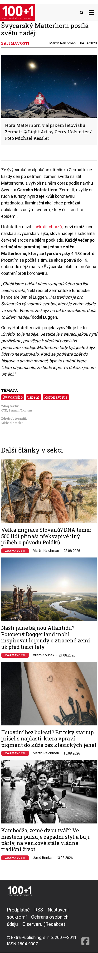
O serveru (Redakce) (43, 924)
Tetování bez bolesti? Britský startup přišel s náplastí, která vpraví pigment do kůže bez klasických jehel (48, 738)
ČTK (4, 410)
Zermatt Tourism (20, 410)
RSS (38, 910)
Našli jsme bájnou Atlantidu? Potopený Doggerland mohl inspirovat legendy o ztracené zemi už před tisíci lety (45, 637)
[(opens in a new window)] (85, 926)
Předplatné (18, 910)
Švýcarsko (13, 397)
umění (33, 397)
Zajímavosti (15, 550)
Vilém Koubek (43, 655)
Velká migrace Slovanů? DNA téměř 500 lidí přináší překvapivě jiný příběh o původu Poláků (46, 536)
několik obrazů (48, 226)
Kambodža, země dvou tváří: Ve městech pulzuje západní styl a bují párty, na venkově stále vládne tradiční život (45, 840)
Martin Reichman (62, 43)
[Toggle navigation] (91, 12)
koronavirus (56, 397)
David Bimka (42, 857)
